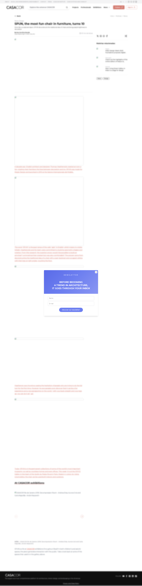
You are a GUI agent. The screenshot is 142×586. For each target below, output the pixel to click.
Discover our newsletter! (71, 310)
